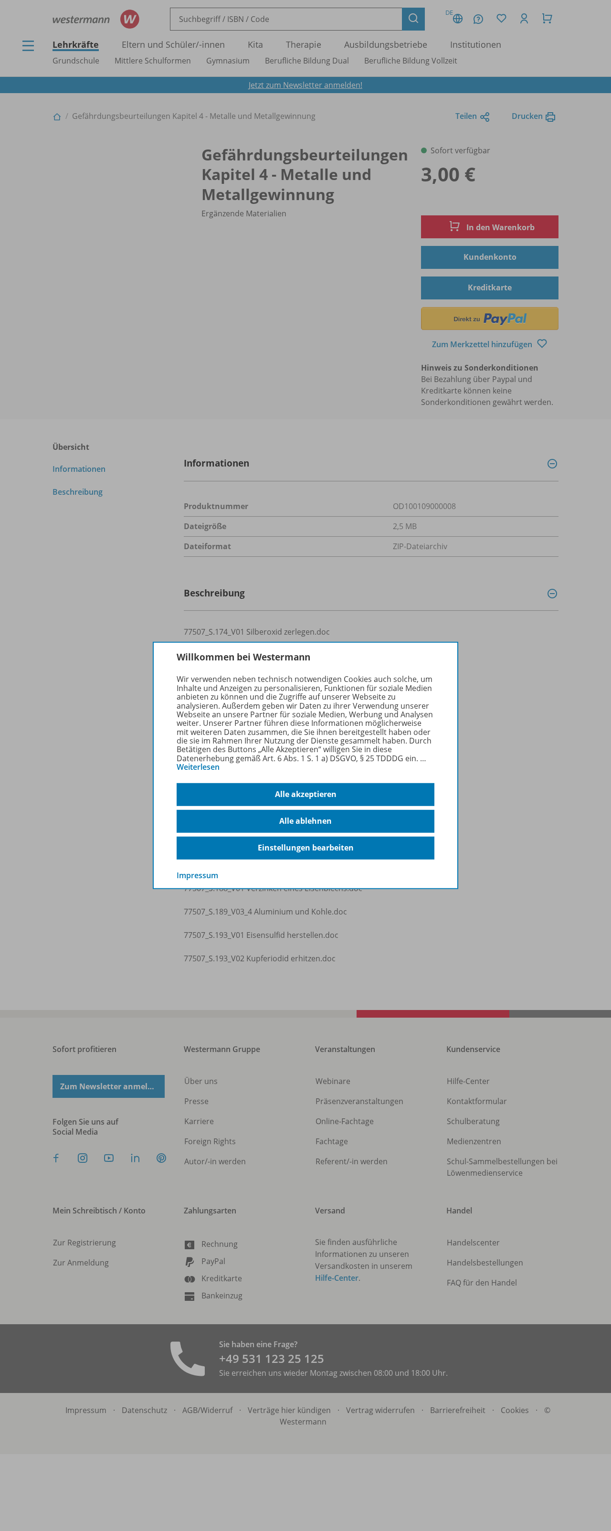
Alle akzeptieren (306, 794)
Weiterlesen (198, 767)
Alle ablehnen (305, 821)
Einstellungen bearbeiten (306, 847)
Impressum (197, 875)
